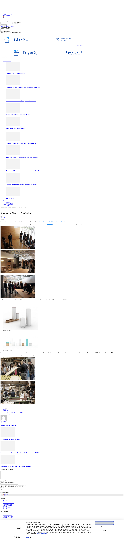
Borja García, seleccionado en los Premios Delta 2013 (19, 414)
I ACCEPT (104, 523)
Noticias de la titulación (8, 204)
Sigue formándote (6, 15)
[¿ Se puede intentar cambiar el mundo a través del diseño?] (13, 182)
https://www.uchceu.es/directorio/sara (8, 422)
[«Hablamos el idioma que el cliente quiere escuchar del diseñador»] (13, 168)
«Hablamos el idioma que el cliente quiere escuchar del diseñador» (23, 171)
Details (27, 537)
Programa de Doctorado (8, 517)
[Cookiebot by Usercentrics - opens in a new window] (17, 537)
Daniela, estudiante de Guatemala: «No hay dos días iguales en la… (23, 87)
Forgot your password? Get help (7, 26)
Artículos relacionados (5, 425)
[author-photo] (4, 420)
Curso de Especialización (8, 516)
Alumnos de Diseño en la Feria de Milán (15, 412)
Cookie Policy (42, 534)
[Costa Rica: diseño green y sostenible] (13, 70)
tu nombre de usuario (16, 22)
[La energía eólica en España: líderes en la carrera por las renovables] (13, 140)
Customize (103, 526)
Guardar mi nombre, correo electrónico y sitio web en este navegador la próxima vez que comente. (22, 490)
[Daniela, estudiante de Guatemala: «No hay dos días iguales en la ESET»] (13, 84)
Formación (5, 200)
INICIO (4, 13)
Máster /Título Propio (7, 515)
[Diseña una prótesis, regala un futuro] (13, 126)
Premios (7, 205)
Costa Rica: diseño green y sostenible (15, 73)
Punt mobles (5, 410)
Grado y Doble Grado (7, 513)
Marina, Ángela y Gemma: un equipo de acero (18, 114)
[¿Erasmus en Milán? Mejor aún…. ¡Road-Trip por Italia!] (13, 98)
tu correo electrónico (16, 29)
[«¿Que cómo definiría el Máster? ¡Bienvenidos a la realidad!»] (13, 154)
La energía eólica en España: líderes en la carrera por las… (21, 143)
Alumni (5, 500)
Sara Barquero (3, 217)
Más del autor (13, 425)
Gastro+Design (10, 198)
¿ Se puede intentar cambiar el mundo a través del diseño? (21, 184)
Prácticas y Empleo (9, 203)
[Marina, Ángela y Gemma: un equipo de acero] (13, 112)
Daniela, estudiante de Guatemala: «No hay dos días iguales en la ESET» (20, 453)
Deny (104, 530)
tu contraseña (15, 23)
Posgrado (7, 202)
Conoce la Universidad (7, 14)
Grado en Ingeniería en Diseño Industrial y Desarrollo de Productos (53, 221)
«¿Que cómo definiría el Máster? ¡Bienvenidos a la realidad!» (22, 157)
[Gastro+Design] (13, 195)
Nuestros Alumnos (7, 61)
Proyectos (5, 409)
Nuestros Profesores (7, 130)
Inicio (2, 207)
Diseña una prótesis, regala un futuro (15, 128)
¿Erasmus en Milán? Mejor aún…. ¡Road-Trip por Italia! (21, 101)
